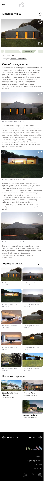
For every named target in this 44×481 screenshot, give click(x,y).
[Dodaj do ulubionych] (40, 22)
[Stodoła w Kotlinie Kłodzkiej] (11, 385)
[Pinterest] (40, 475)
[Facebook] (25, 475)
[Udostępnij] (40, 14)
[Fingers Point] (32, 385)
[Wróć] (4, 4)
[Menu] (40, 4)
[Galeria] (40, 43)
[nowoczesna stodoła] (21, 4)
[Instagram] (32, 475)
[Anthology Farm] (32, 406)
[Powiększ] (22, 33)
